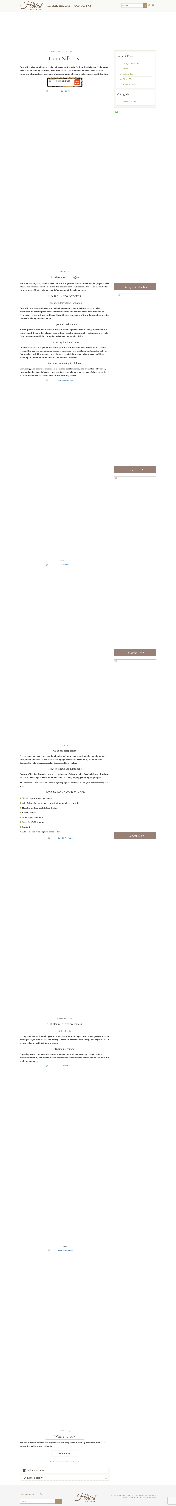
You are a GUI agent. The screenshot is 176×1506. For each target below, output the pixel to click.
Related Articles (67, 1471)
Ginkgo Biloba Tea (131, 63)
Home (53, 51)
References (67, 1454)
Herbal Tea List (59, 5)
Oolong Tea (128, 74)
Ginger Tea (127, 79)
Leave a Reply (67, 1478)
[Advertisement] (88, 30)
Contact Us (82, 5)
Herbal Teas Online (123, 1495)
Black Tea (127, 68)
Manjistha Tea (129, 84)
